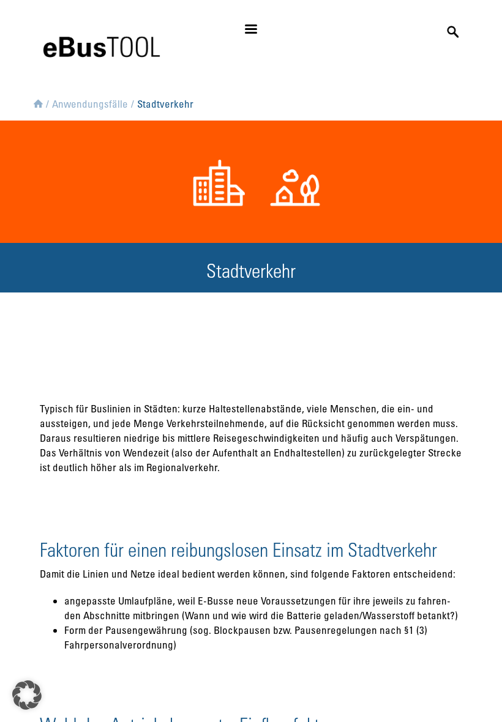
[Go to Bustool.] (38, 101)
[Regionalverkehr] (289, 179)
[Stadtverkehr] (213, 179)
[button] (27, 695)
